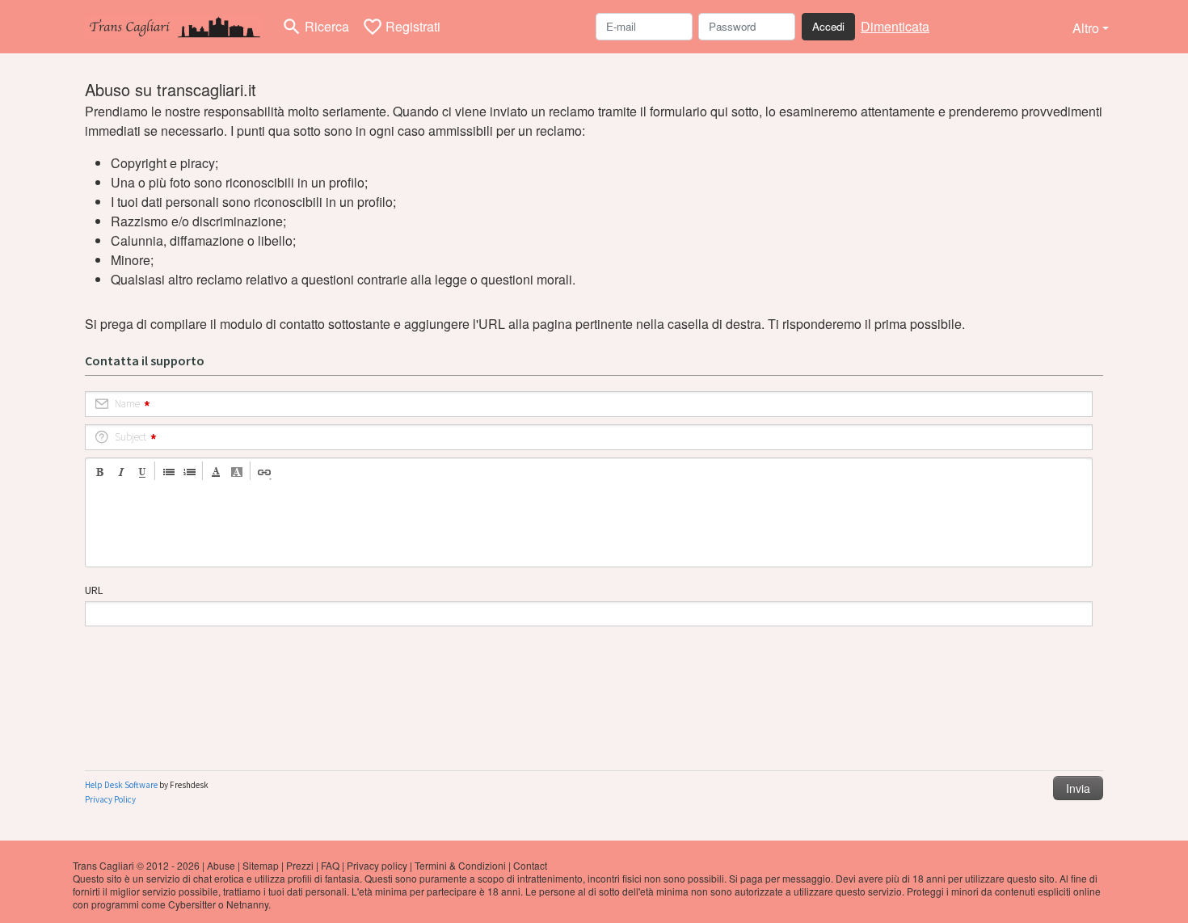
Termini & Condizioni (460, 865)
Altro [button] (1085, 28)
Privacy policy (377, 865)
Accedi (828, 26)
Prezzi (300, 865)
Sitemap (260, 865)
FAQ (330, 865)
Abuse (221, 865)
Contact (530, 865)
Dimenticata (895, 26)
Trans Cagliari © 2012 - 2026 (136, 865)
